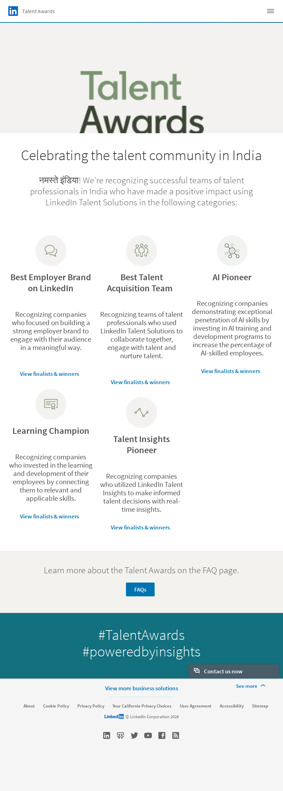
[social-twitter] (134, 735)
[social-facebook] (162, 735)
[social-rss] (176, 735)
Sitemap (260, 706)
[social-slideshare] (120, 735)
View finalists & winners (49, 374)
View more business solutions (141, 688)
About (29, 706)
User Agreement (196, 706)
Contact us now (223, 671)
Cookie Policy (56, 706)
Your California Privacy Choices (142, 706)
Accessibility (232, 706)
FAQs (140, 589)
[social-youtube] (148, 735)
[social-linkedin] (107, 735)
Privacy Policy (90, 706)
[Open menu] (270, 11)
